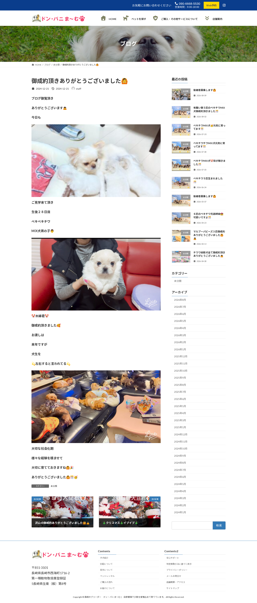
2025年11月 (180, 363)
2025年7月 (180, 391)
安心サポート (172, 557)
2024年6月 (180, 476)
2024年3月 (180, 498)
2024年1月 (180, 512)
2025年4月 (180, 413)
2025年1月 (180, 427)
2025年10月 (180, 370)
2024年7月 (180, 469)
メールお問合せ (173, 576)
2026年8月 (180, 299)
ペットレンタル (107, 576)
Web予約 (211, 5)
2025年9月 (180, 377)
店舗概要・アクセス (175, 582)
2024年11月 (180, 441)
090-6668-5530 (189, 3)
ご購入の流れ (106, 582)
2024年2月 (180, 505)
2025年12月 (180, 356)
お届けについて (107, 588)
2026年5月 (180, 320)
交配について (106, 563)
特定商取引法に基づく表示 (179, 563)
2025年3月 (180, 420)
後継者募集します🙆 (204, 90)
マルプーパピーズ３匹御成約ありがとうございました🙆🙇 (209, 235)
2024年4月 (180, 490)
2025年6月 (180, 398)
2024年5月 (180, 484)
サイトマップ (172, 588)
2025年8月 (180, 384)
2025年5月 (180, 405)
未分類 (54, 486)
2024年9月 (180, 455)
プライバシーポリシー (176, 570)
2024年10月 (180, 448)
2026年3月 (180, 335)
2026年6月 (180, 313)
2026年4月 (180, 328)
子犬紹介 (104, 557)
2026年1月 (180, 349)
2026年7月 (180, 306)
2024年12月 (180, 434)
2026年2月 (180, 342)
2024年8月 (180, 462)
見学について (106, 570)
